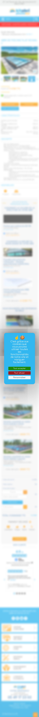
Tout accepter (19, 368)
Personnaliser (19, 377)
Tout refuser (19, 373)
